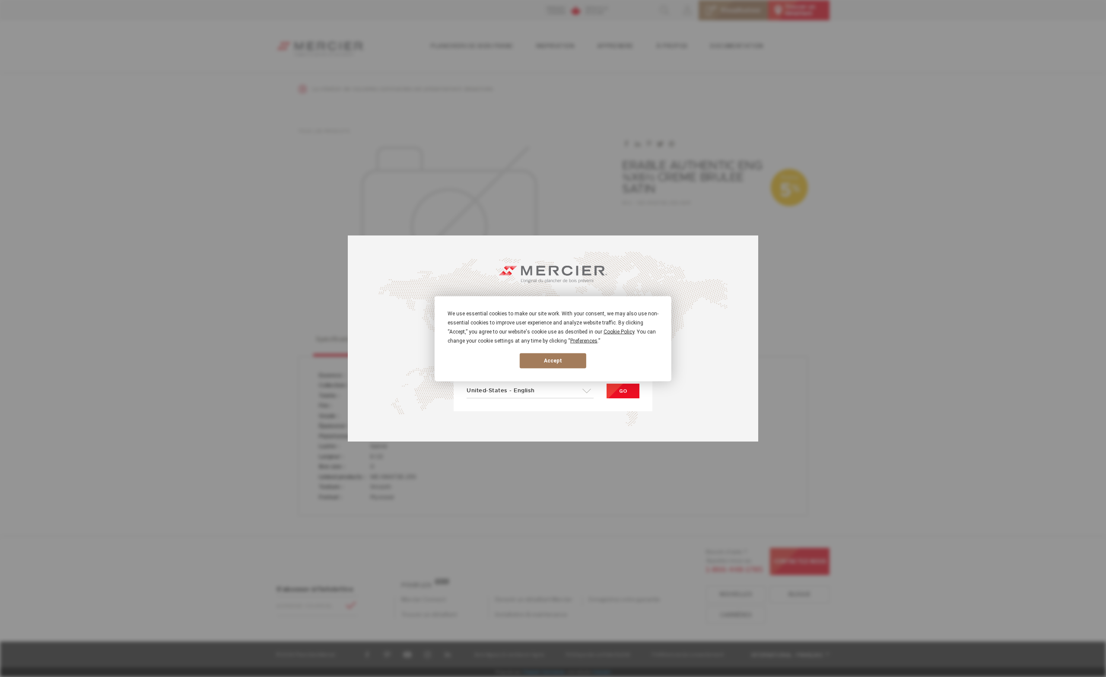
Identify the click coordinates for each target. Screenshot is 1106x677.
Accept (553, 361)
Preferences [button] (583, 340)
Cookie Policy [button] (619, 331)
